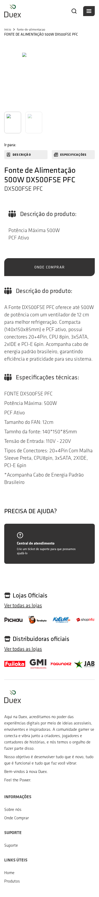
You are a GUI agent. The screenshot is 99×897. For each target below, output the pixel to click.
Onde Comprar (16, 818)
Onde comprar (49, 267)
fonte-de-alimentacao (31, 29)
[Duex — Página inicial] (12, 11)
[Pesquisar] (74, 11)
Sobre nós (12, 809)
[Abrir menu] (89, 11)
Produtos (12, 881)
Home (9, 873)
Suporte (11, 845)
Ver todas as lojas (23, 605)
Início (7, 29)
